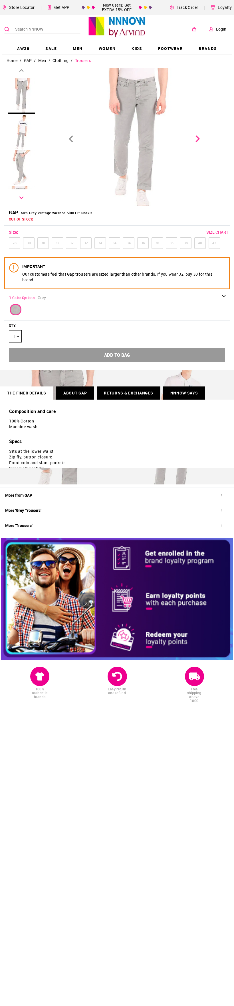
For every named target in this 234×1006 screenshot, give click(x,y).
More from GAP (18, 495)
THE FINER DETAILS (26, 393)
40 (200, 243)
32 (57, 243)
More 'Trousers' (19, 525)
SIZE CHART (217, 232)
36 (143, 243)
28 (15, 243)
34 (100, 243)
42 (214, 243)
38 (186, 243)
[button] (15, 309)
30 (29, 243)
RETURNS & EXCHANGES (128, 393)
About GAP (75, 393)
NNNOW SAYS (184, 393)
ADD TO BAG (117, 355)
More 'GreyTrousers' (23, 510)
